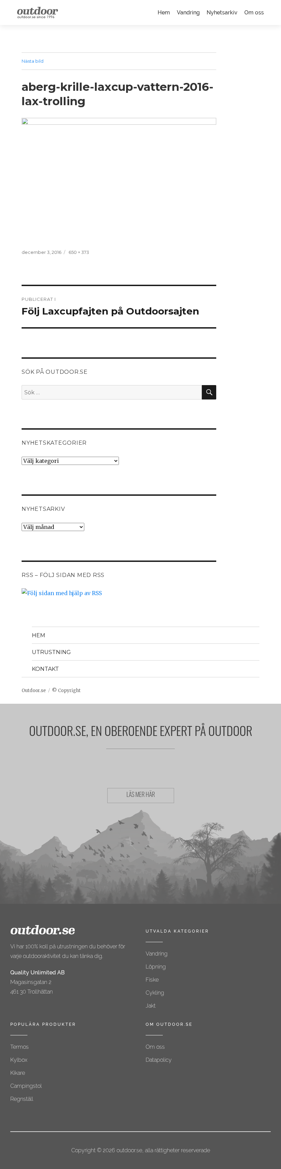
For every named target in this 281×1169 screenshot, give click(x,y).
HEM (38, 635)
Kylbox (18, 1060)
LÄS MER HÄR (140, 795)
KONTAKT (45, 669)
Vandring (188, 12)
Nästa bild (33, 61)
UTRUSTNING (51, 652)
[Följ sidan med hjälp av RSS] (119, 593)
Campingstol (26, 1086)
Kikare (17, 1073)
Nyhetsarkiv (222, 12)
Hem (164, 12)
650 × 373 (79, 252)
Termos (19, 1047)
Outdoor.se (34, 690)
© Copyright (66, 690)
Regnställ (21, 1099)
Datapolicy (159, 1060)
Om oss (254, 12)
